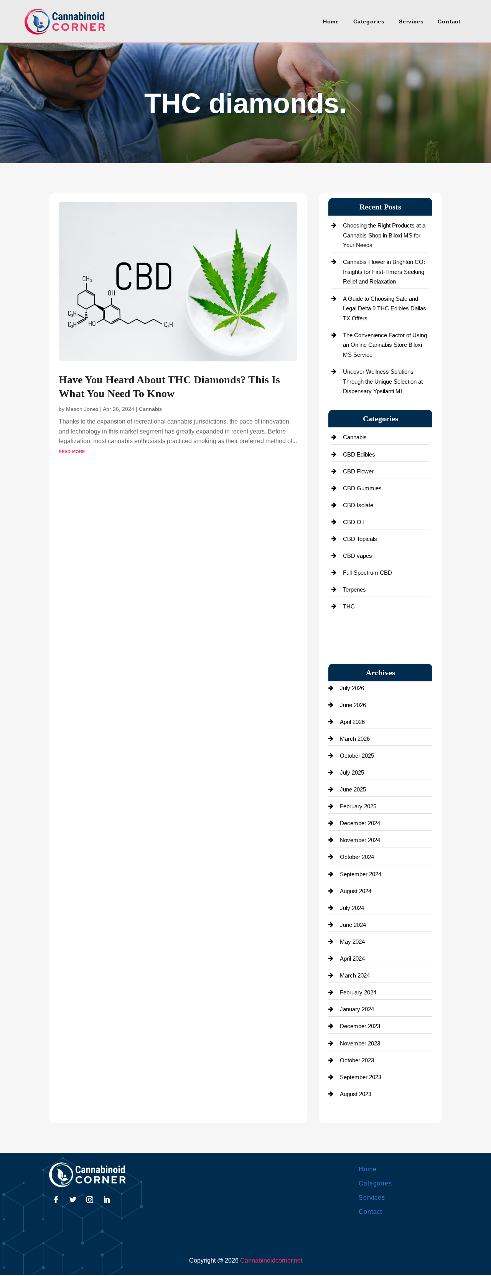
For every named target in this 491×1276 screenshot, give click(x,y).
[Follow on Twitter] (73, 1200)
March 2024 (355, 975)
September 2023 (360, 1077)
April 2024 (352, 958)
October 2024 (357, 857)
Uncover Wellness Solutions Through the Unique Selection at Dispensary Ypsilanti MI (383, 381)
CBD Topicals (360, 539)
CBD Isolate (358, 505)
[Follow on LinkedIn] (107, 1200)
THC (349, 606)
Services (411, 21)
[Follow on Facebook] (56, 1200)
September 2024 (360, 874)
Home (331, 21)
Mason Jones (82, 409)
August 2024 (355, 891)
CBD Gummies (362, 488)
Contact (449, 21)
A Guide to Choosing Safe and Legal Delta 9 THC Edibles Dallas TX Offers (384, 308)
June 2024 (353, 925)
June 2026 (353, 705)
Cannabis (150, 409)
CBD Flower (358, 471)
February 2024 (358, 992)
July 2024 (352, 908)
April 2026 (352, 722)
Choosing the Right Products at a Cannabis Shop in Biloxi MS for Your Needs (384, 235)
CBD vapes (357, 555)
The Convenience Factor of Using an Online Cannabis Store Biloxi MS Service (385, 345)
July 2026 (352, 688)
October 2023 (357, 1060)
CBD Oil (353, 522)
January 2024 (357, 1009)
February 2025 (358, 806)
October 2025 (357, 755)
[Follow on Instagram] (90, 1200)
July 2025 (352, 772)
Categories (369, 21)
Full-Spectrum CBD (367, 572)
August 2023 (355, 1094)
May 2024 (352, 941)
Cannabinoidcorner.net (271, 1260)
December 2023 (360, 1026)
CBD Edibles (359, 454)
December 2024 (360, 823)
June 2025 (353, 789)
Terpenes (354, 589)
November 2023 (360, 1043)
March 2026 (355, 738)
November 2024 (360, 840)
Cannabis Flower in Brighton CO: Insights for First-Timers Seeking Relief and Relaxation (384, 272)
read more (72, 451)
